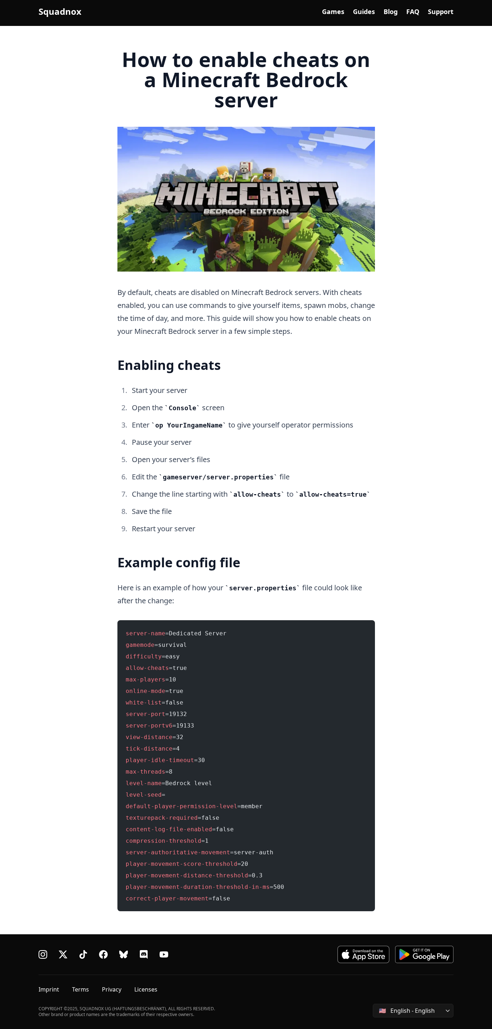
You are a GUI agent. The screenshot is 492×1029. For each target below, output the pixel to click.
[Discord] (143, 954)
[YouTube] (164, 954)
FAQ (412, 11)
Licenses (145, 989)
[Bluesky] (123, 954)
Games (333, 11)
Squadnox (60, 11)
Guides (364, 11)
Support (440, 11)
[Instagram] (43, 954)
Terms (80, 989)
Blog (391, 11)
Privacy (111, 989)
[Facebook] (103, 954)
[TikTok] (83, 954)
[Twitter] (63, 954)
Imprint (49, 989)
